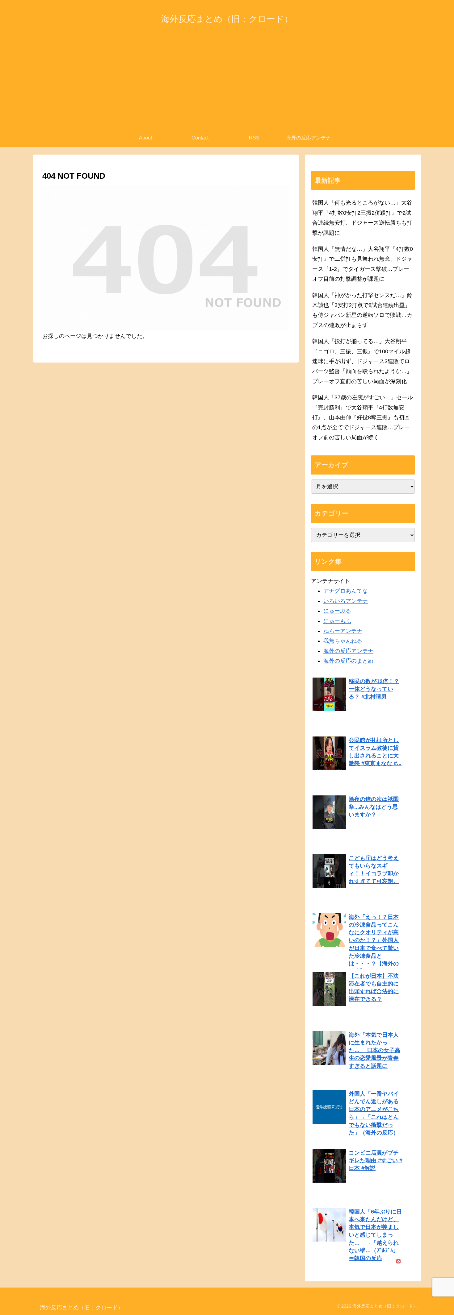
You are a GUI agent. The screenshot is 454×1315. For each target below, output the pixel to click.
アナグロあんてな (345, 591)
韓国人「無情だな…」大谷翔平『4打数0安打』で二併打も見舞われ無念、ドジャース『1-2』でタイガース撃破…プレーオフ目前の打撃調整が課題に (362, 264)
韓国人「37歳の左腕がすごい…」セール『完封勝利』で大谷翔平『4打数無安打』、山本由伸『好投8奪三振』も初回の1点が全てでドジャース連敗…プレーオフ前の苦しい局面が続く (362, 417)
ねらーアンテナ (342, 631)
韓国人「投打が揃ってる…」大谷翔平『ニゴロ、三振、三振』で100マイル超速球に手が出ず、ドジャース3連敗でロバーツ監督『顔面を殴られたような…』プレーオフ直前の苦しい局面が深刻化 (362, 361)
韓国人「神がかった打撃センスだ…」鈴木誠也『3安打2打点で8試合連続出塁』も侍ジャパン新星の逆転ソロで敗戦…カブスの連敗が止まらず (362, 310)
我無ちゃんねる (342, 641)
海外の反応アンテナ (348, 651)
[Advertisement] (227, 82)
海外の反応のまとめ (348, 661)
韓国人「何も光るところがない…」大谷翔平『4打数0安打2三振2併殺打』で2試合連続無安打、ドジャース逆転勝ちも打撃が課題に (362, 218)
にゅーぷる (337, 611)
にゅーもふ (337, 621)
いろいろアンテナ (345, 601)
